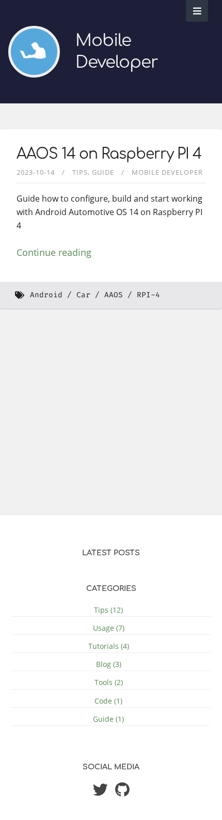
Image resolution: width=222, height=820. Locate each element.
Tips (80, 172)
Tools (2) (108, 682)
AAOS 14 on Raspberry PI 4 (109, 154)
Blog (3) (108, 664)
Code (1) (108, 701)
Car (83, 295)
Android (46, 295)
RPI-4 (148, 295)
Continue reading (54, 252)
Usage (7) (108, 628)
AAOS (113, 295)
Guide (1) (108, 719)
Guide (103, 172)
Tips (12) (108, 610)
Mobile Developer (167, 172)
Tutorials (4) (108, 646)
